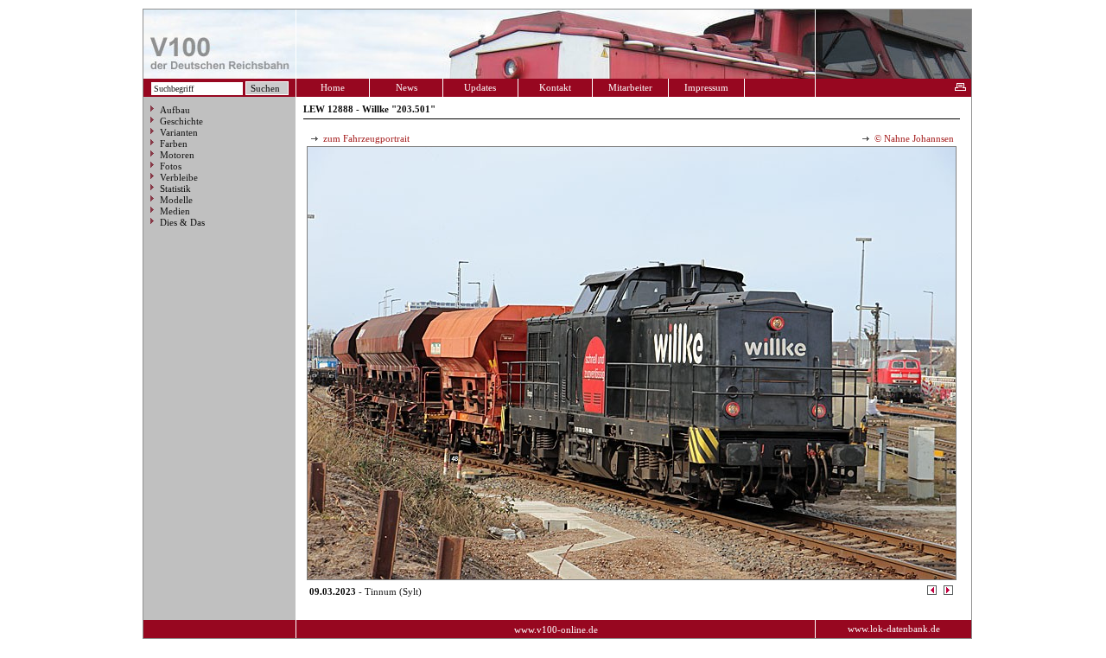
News (406, 87)
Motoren (177, 155)
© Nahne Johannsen (913, 138)
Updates (480, 87)
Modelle (176, 200)
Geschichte (181, 121)
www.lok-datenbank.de (894, 628)
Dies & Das (182, 222)
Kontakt (555, 87)
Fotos (170, 166)
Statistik (175, 188)
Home (333, 87)
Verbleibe (179, 177)
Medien (175, 211)
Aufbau (175, 110)
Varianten (179, 132)
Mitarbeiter (630, 87)
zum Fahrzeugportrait (365, 138)
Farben (174, 143)
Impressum (706, 87)
